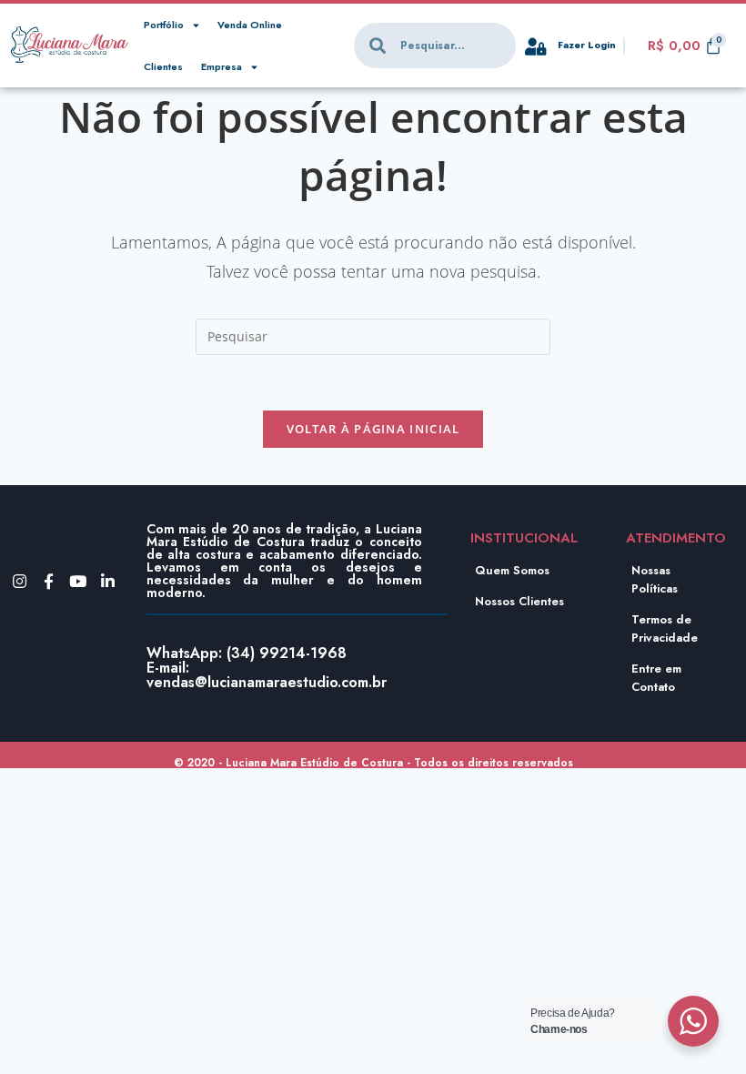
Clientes (163, 66)
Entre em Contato (656, 677)
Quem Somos (512, 570)
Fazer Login (587, 44)
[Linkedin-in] (108, 581)
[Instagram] (19, 581)
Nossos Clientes (519, 601)
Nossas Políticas (654, 579)
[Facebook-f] (48, 581)
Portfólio (164, 24)
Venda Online (249, 24)
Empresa (221, 66)
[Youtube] (78, 581)
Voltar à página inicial (373, 428)
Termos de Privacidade (664, 628)
